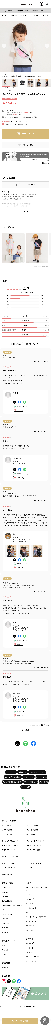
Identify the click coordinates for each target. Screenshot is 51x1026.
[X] (9, 981)
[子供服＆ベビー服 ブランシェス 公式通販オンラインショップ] (25, 4)
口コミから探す (31, 868)
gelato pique (6, 932)
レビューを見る (23, 121)
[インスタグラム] (4, 981)
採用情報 (28, 948)
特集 (3, 945)
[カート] (46, 3)
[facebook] (19, 981)
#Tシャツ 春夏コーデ (31, 782)
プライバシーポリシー (33, 961)
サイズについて (31, 908)
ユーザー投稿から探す (9, 868)
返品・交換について (32, 903)
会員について (30, 912)
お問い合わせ (30, 930)
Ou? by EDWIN (7, 901)
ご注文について (31, 894)
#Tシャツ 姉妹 (44, 782)
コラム (4, 954)
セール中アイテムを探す (10, 845)
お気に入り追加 (27, 145)
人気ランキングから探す (10, 856)
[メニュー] (5, 4)
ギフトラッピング (31, 921)
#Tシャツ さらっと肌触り (37, 772)
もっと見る (25, 730)
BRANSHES (25, 1006)
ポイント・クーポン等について (36, 917)
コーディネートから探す (34, 863)
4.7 (26, 289)
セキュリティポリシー (33, 957)
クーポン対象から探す (33, 845)
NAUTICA (5, 919)
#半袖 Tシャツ (22, 772)
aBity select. (6, 910)
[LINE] (14, 981)
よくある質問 (30, 926)
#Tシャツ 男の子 (10, 772)
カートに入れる (27, 133)
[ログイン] (41, 4)
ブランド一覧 (6, 887)
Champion (5, 923)
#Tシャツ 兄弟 (25, 787)
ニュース (5, 950)
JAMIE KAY (5, 928)
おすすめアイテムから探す (11, 841)
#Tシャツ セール (41, 777)
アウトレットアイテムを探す (36, 841)
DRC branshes (6, 896)
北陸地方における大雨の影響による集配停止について (26, 10)
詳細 (31, 112)
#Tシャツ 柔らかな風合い (12, 777)
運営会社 (28, 943)
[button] (4, 46)
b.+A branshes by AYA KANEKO (12, 905)
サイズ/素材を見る (28, 184)
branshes (7, 90)
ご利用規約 (29, 952)
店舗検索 (5, 967)
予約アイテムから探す (33, 850)
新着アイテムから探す (9, 850)
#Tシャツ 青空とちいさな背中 (12, 782)
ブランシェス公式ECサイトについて (37, 888)
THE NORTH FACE (8, 914)
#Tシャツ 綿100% (29, 777)
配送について (30, 899)
